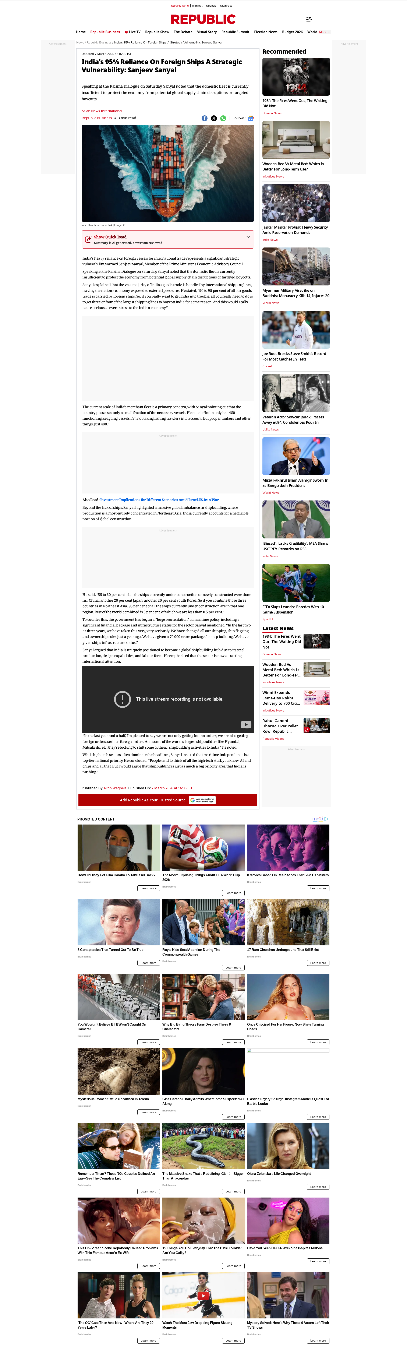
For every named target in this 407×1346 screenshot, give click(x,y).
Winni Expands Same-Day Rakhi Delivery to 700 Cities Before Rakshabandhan (281, 703)
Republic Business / (100, 42)
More (322, 32)
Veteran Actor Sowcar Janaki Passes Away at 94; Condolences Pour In (293, 419)
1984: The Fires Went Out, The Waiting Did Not (294, 103)
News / (81, 42)
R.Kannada (226, 6)
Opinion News (272, 113)
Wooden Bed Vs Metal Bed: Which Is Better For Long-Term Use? (293, 166)
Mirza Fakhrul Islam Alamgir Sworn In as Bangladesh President (295, 483)
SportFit (267, 619)
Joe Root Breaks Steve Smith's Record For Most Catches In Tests (294, 356)
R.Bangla (211, 6)
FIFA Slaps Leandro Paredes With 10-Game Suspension (293, 609)
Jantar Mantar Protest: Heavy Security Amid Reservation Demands (295, 230)
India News (270, 239)
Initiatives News (273, 176)
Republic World (180, 6)
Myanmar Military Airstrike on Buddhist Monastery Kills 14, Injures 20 (295, 293)
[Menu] (307, 19)
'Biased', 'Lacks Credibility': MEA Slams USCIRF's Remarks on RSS (295, 546)
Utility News (270, 429)
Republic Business (97, 118)
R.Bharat (197, 6)
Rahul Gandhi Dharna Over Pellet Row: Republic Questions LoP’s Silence (280, 731)
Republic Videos (273, 738)
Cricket (267, 366)
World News (270, 303)
